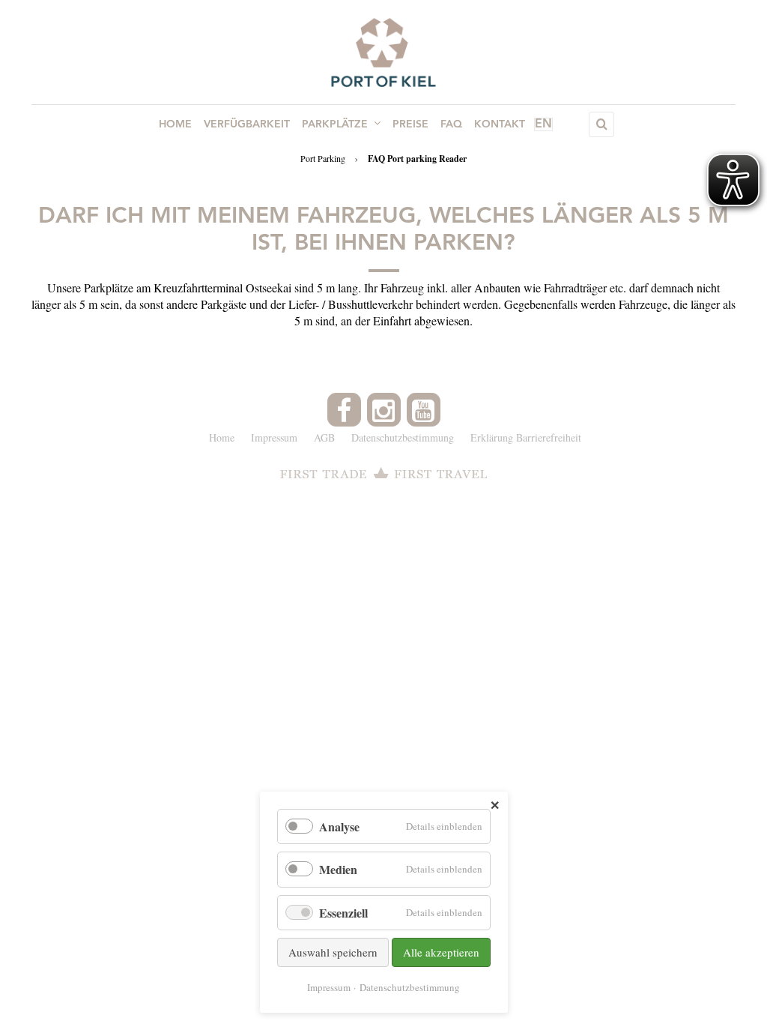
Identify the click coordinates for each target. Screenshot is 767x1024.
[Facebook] (344, 410)
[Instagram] (384, 410)
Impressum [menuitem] (274, 437)
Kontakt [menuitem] (499, 124)
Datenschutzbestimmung (410, 987)
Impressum (329, 987)
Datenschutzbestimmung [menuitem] (402, 437)
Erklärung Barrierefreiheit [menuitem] (525, 437)
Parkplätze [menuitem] (335, 124)
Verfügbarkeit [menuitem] (247, 124)
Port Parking (322, 158)
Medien (338, 869)
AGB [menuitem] (324, 437)
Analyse (339, 826)
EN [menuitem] (543, 124)
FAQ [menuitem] (451, 124)
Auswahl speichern (333, 952)
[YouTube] (423, 410)
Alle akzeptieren (441, 952)
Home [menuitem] (175, 124)
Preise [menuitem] (410, 124)
